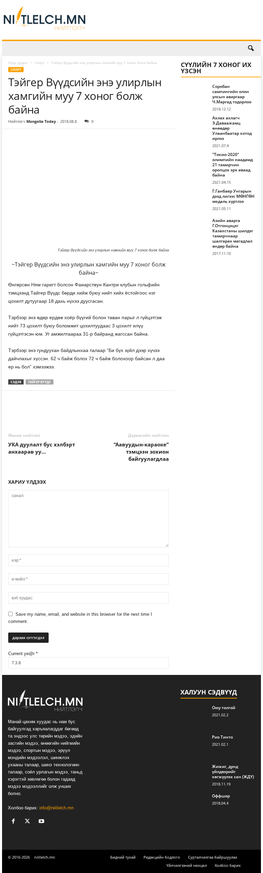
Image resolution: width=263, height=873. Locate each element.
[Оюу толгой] (194, 715)
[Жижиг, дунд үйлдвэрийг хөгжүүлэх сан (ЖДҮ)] (194, 774)
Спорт (135, 48)
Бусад (227, 48)
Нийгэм (51, 48)
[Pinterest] (46, 139)
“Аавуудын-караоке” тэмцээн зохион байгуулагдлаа (141, 451)
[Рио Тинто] (194, 744)
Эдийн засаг (79, 48)
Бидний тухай (123, 857)
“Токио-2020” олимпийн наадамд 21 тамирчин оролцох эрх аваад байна (232, 165)
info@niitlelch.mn (56, 807)
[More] (78, 139)
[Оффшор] (194, 803)
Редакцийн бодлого (161, 857)
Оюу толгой (223, 708)
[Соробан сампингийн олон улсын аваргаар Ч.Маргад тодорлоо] (194, 94)
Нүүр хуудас (18, 62)
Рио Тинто (222, 737)
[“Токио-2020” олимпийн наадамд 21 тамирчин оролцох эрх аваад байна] (194, 162)
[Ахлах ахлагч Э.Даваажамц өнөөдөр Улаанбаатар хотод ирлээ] (194, 125)
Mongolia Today (41, 121)
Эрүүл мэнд (161, 48)
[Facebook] (15, 139)
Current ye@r (23, 653)
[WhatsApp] (62, 139)
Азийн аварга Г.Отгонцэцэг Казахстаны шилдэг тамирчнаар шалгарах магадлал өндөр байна (232, 233)
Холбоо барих (228, 865)
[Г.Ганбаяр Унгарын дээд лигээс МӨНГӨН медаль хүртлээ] (194, 198)
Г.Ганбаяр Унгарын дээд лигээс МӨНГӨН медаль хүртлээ (233, 196)
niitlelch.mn (44, 857)
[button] (250, 48)
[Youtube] (42, 821)
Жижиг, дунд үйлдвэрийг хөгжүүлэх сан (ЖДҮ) (233, 772)
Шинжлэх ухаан (197, 48)
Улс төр (29, 48)
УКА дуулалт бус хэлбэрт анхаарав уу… (41, 448)
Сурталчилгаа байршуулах (212, 857)
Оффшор (221, 796)
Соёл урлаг (110, 48)
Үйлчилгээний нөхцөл (186, 865)
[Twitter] (31, 139)
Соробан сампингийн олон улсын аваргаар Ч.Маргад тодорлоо (231, 94)
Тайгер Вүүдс (39, 382)
